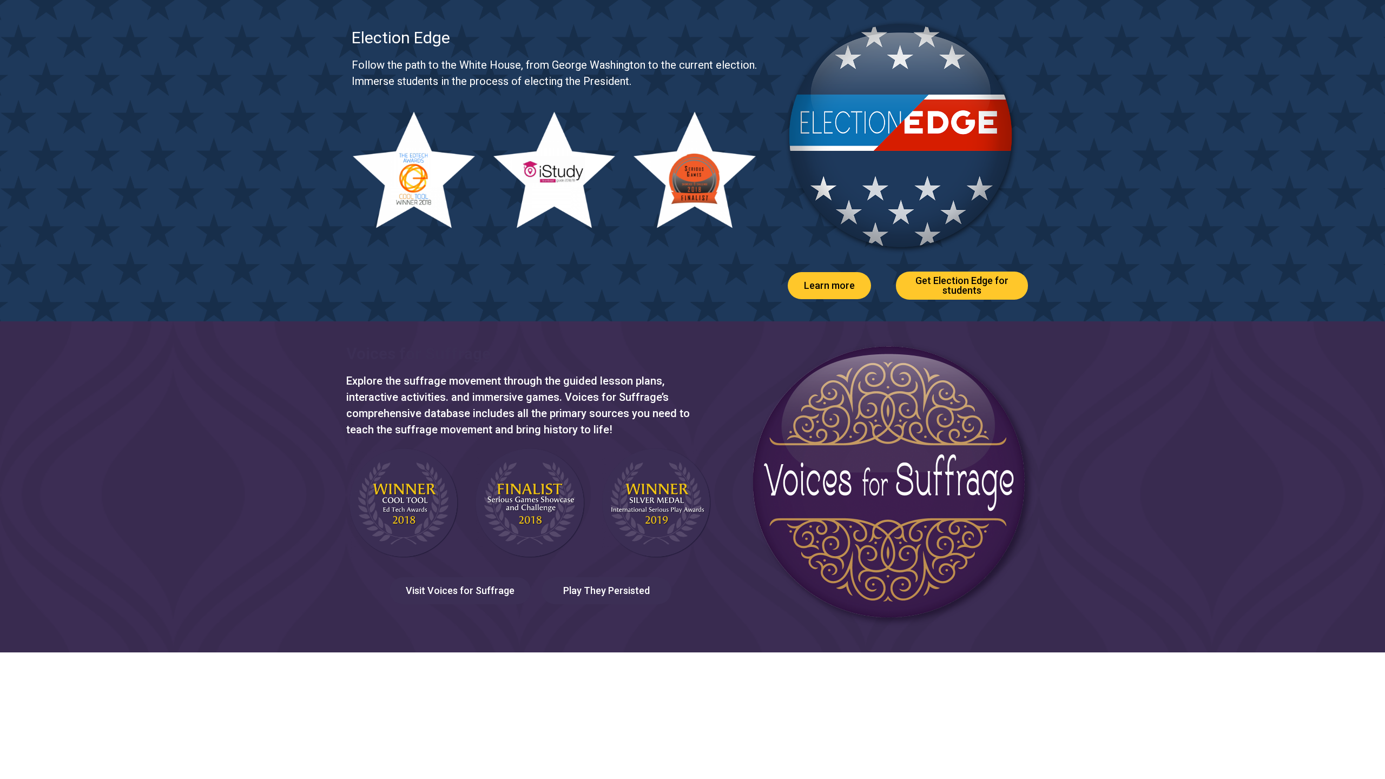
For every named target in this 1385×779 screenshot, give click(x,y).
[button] (829, 285)
